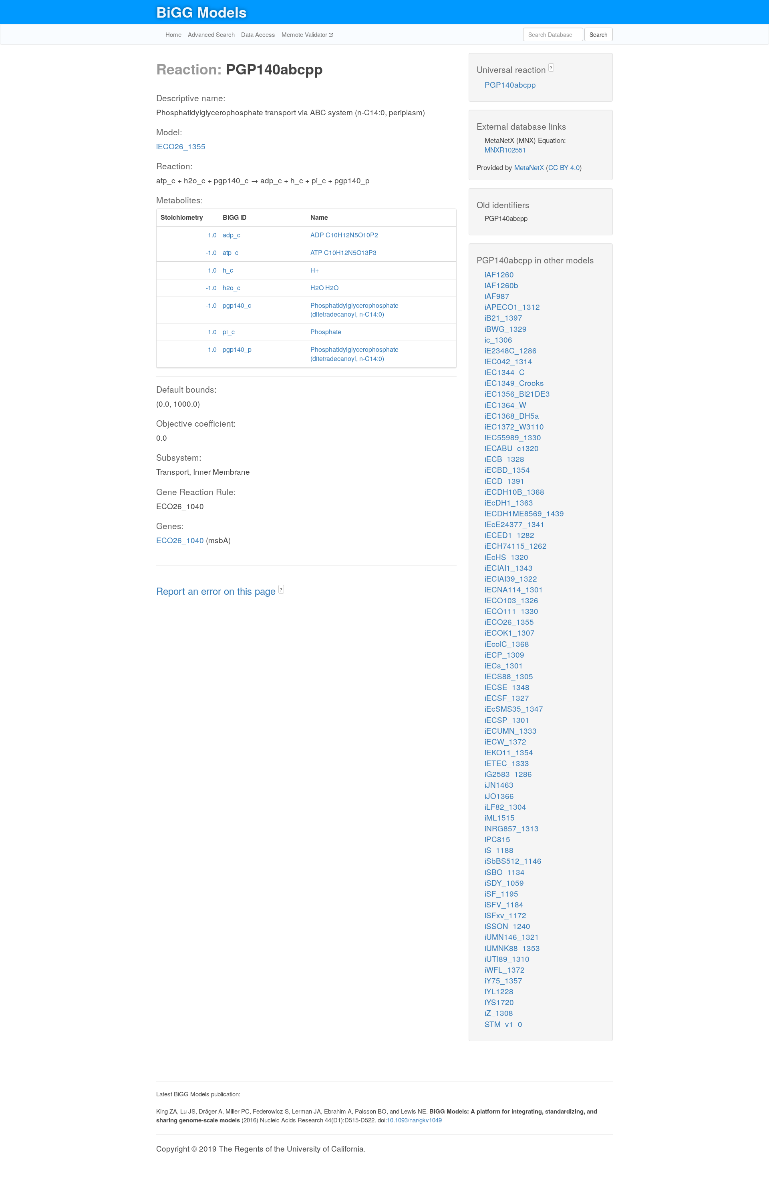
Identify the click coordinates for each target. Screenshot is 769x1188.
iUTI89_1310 (507, 958)
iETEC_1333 (507, 762)
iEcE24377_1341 (515, 523)
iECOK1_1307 (510, 632)
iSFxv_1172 (505, 914)
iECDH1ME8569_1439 (524, 513)
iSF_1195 (501, 893)
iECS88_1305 (509, 675)
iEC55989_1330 (513, 436)
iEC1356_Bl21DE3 (517, 393)
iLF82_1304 (505, 806)
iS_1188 (499, 849)
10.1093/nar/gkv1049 (414, 1120)
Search (599, 34)
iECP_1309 (504, 654)
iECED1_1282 (509, 534)
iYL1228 (499, 990)
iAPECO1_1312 (512, 306)
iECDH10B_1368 (514, 491)
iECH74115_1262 (516, 545)
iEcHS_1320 (506, 556)
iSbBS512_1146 (513, 860)
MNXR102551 (505, 149)
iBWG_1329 (506, 328)
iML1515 (500, 817)
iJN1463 (499, 784)
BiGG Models (201, 11)
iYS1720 (499, 1001)
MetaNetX (529, 167)
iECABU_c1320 (512, 447)
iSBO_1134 (505, 871)
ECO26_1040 (180, 539)
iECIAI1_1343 (509, 567)
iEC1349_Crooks (514, 382)
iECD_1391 (505, 480)
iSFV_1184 (504, 904)
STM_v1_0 (503, 1023)
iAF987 (497, 295)
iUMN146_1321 (512, 936)
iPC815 (497, 838)
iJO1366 (499, 795)
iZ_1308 (499, 1012)
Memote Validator (305, 34)
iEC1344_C (505, 371)
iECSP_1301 (507, 719)
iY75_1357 (503, 980)
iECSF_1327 (507, 697)
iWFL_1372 (505, 969)
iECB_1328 (504, 458)
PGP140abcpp (510, 84)
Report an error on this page (217, 591)
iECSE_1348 (507, 686)
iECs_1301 (504, 665)
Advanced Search (211, 34)
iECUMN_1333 (511, 730)
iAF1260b (501, 284)
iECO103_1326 (511, 599)
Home (173, 34)
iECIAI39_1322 (511, 578)
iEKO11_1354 (509, 752)
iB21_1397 (503, 317)
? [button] (281, 589)
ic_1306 (498, 339)
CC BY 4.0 (564, 167)
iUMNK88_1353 (512, 947)
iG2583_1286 (508, 773)
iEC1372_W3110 (514, 426)
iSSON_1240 (507, 925)
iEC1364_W (505, 404)
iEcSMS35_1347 (514, 708)
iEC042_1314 (508, 360)
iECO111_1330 (511, 610)
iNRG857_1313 (512, 828)
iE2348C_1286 (511, 350)
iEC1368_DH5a (512, 415)
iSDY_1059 (504, 882)
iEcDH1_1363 (509, 502)
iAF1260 (499, 274)
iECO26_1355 (180, 145)
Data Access (258, 34)
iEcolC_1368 (507, 643)
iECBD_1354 (507, 469)
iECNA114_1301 (514, 589)
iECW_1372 (505, 741)
